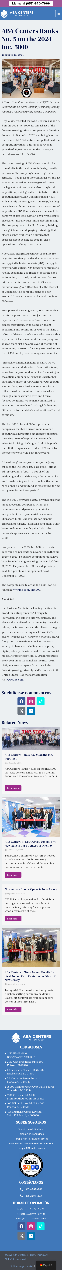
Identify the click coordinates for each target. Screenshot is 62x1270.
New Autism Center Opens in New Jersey (31, 889)
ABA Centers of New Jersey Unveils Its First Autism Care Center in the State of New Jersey (30, 976)
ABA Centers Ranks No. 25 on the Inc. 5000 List (29, 756)
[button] (31, 3)
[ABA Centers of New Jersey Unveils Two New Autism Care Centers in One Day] (31, 816)
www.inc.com (15, 679)
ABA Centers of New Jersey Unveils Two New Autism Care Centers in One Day (30, 843)
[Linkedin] (31, 711)
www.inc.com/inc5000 (26, 589)
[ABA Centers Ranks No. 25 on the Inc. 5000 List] (31, 738)
